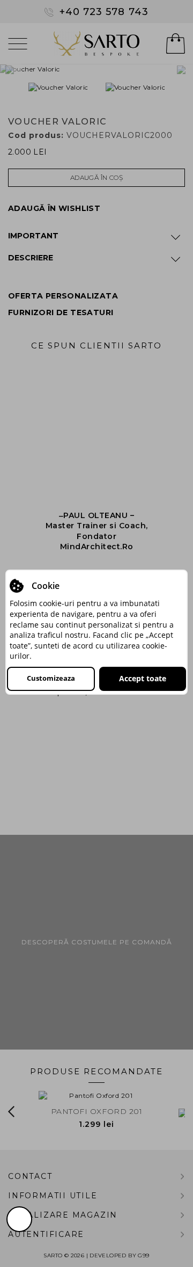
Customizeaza (51, 678)
